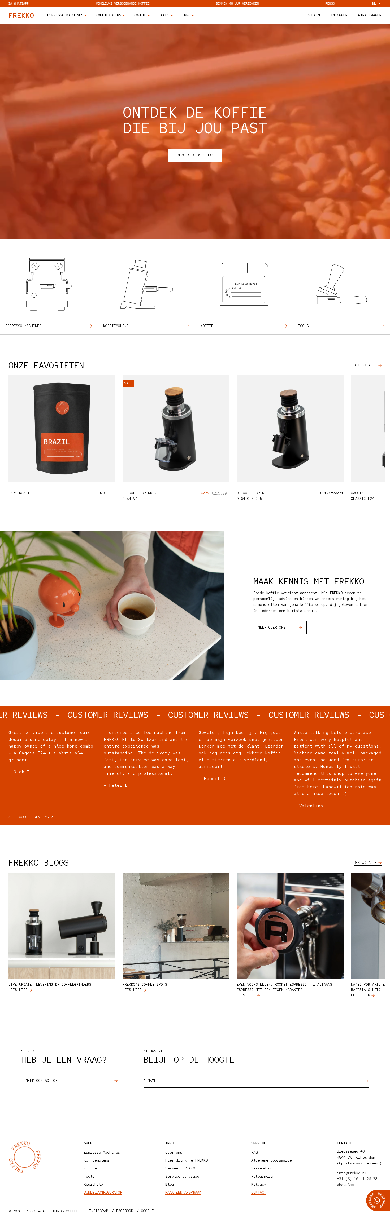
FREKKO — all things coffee (51, 1211)
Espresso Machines (102, 1152)
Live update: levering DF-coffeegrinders (49, 984)
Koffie (207, 326)
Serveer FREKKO (180, 1168)
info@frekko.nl (352, 1173)
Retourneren (263, 1176)
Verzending (261, 1168)
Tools (303, 326)
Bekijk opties (88, 476)
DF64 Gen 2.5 (249, 498)
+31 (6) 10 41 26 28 (357, 1178)
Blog (169, 1184)
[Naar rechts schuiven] (373, 431)
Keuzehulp (93, 1184)
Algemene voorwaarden (272, 1160)
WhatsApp (345, 1184)
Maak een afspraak (183, 1192)
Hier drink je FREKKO (186, 1160)
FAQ (254, 1152)
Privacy (258, 1184)
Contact (258, 1192)
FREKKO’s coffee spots (145, 984)
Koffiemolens (116, 326)
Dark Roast (19, 493)
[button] (313, 15)
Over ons (173, 1152)
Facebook (124, 1211)
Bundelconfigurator (103, 1192)
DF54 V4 (130, 498)
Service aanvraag (182, 1176)
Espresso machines (23, 326)
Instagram (98, 1211)
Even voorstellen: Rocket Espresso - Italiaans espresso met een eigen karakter (284, 987)
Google (147, 1211)
